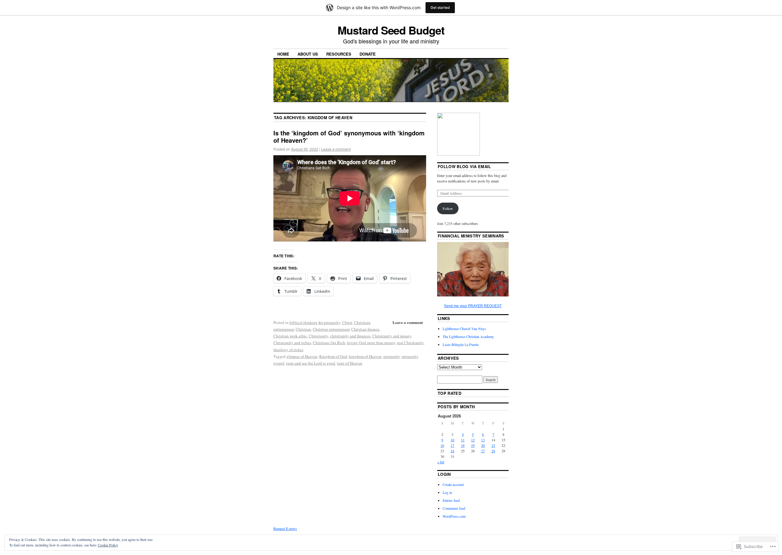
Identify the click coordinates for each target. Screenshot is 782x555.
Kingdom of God (333, 356)
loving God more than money (371, 342)
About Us (308, 54)
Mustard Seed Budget (391, 30)
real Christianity (410, 342)
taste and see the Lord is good (310, 363)
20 (483, 445)
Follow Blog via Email (464, 166)
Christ (347, 322)
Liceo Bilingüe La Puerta (460, 344)
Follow (448, 208)
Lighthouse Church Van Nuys (464, 328)
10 (452, 439)
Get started (440, 7)
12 (473, 439)
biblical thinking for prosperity (315, 322)
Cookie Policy (108, 544)
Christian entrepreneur (331, 329)
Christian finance (365, 329)
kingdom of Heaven (365, 356)
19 (473, 445)
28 (493, 450)
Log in (447, 492)
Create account (453, 484)
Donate (368, 54)
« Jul (440, 461)
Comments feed (454, 508)
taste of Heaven (349, 363)
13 (483, 439)
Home (283, 54)
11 (463, 439)
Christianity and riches (292, 342)
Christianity (318, 336)
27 (483, 450)
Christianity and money (391, 336)
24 (452, 450)
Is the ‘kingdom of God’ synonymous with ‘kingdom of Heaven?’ (349, 136)
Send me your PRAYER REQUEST (473, 306)
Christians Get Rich (329, 342)
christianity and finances (350, 336)
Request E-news (285, 528)
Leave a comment (336, 149)
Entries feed (451, 500)
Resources (338, 54)
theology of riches (288, 349)
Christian (303, 329)
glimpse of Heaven (302, 356)
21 (493, 445)
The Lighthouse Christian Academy (468, 336)
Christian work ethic (290, 336)
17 (452, 445)
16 (442, 445)
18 (463, 445)
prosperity (391, 356)
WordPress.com (454, 516)
